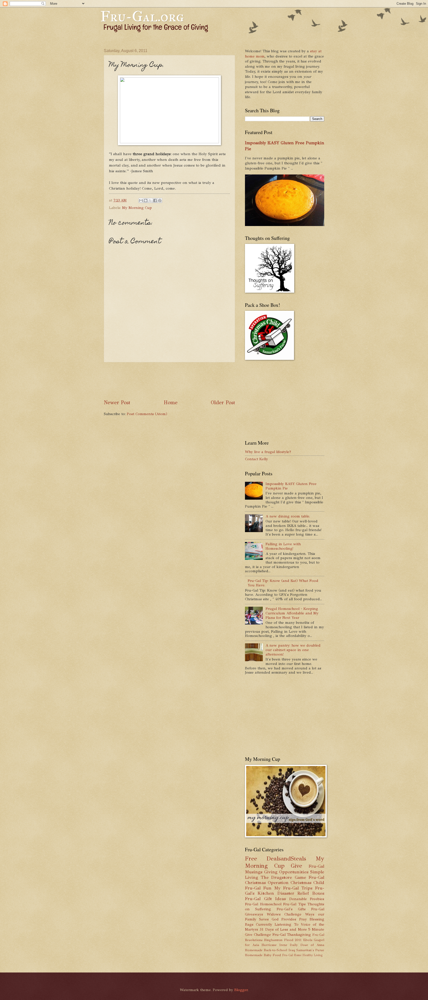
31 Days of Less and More (283, 929)
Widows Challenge (284, 914)
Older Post (223, 402)
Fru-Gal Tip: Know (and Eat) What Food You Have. (283, 582)
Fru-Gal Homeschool (263, 904)
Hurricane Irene (274, 945)
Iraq (292, 950)
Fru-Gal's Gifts (291, 909)
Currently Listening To (277, 924)
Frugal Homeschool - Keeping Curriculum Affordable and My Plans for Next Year (292, 613)
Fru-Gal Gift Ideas (265, 898)
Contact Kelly (256, 459)
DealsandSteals (286, 858)
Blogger (241, 990)
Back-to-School (275, 950)
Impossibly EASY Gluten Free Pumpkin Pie (291, 486)
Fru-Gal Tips (294, 904)
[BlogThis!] (145, 200)
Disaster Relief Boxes (300, 893)
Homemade (254, 950)
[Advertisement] (194, 381)
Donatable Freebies (306, 899)
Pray (303, 919)
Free (251, 858)
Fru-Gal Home (291, 955)
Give (296, 865)
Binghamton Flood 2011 (282, 940)
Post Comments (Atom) (147, 414)
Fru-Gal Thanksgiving (291, 934)
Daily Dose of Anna (307, 945)
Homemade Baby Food (263, 955)
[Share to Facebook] (155, 200)
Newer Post (117, 402)
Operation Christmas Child (296, 882)
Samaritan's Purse (310, 950)
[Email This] (140, 200)
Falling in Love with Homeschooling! (283, 546)
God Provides (284, 919)
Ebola (307, 940)
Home (171, 402)
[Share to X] (150, 200)
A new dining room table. (288, 516)
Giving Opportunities (286, 872)
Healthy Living (312, 955)
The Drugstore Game (283, 877)
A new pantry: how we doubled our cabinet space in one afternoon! (293, 649)
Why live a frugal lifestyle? (268, 452)
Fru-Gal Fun (258, 888)
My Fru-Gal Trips (293, 888)
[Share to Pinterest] (159, 200)
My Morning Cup (137, 207)
